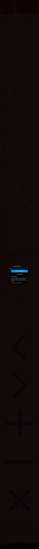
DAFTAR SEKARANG (19, 271)
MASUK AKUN (19, 274)
